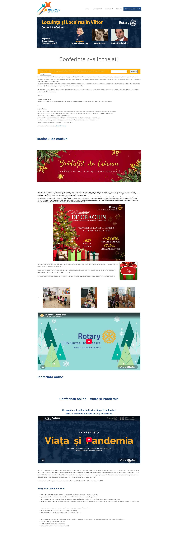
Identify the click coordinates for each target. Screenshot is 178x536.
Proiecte (108, 9)
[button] (39, 297)
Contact (119, 9)
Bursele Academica (131, 9)
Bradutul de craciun (52, 139)
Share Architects (61, 126)
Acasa (87, 9)
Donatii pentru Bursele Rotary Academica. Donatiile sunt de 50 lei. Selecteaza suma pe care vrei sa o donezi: (72, 71)
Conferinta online (50, 377)
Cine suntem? (97, 9)
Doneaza (134, 71)
